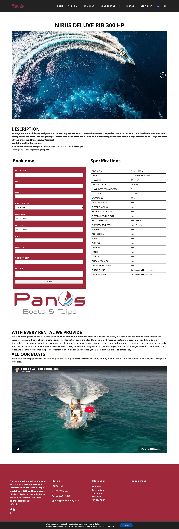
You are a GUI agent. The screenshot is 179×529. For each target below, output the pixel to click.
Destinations (98, 490)
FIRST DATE (20, 214)
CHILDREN (19, 247)
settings (111, 526)
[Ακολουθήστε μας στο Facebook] (11, 509)
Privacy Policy (98, 500)
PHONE (18, 181)
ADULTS (18, 236)
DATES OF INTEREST (24, 203)
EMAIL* (18, 192)
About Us (96, 486)
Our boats (97, 493)
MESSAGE (19, 268)
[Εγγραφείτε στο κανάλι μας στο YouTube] (14, 509)
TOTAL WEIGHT (22, 258)
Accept (126, 525)
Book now (96, 496)
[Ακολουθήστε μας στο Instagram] (26, 513)
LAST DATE (20, 225)
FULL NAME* (20, 170)
